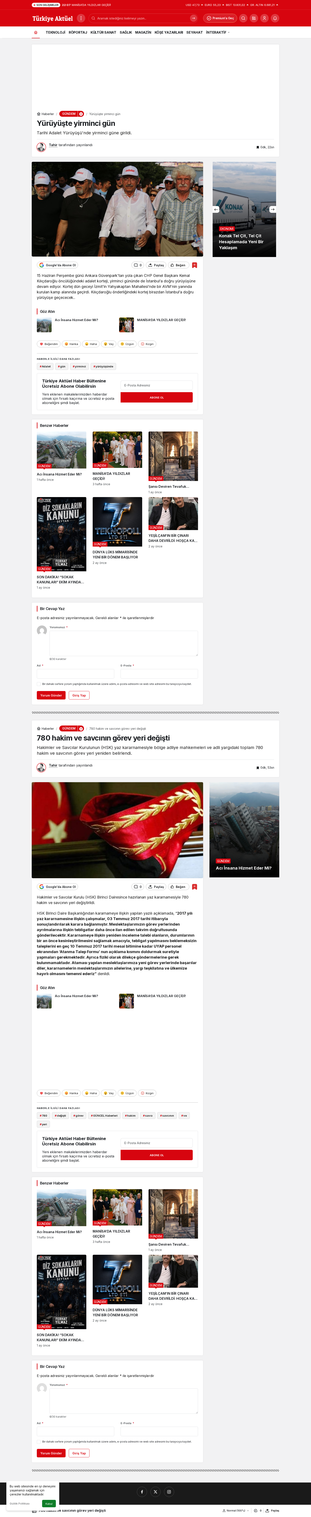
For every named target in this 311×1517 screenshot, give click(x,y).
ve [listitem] (184, 1115)
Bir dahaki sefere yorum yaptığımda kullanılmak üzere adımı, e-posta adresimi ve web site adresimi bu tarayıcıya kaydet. (117, 684)
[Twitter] (155, 1492)
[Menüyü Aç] (81, 18)
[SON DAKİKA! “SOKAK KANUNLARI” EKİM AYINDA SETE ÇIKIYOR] (61, 543)
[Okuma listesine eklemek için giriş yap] (194, 265)
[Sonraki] (272, 209)
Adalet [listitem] (45, 366)
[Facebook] (142, 1492)
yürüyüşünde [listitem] (103, 366)
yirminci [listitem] (79, 366)
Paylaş (275, 1510)
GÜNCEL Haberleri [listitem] (104, 1115)
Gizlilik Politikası (20, 1503)
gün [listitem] (61, 366)
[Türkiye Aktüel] (52, 18)
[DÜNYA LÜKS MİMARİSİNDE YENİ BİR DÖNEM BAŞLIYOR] (117, 543)
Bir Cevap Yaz (52, 608)
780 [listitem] (43, 1115)
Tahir (53, 145)
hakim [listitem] (130, 1115)
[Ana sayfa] (36, 32)
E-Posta (127, 665)
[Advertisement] (155, 74)
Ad (40, 665)
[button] (254, 18)
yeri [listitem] (43, 1124)
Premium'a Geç (223, 18)
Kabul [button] (48, 1503)
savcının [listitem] (167, 1115)
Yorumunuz (59, 627)
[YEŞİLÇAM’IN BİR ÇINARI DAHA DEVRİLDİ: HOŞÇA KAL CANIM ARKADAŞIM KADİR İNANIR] (173, 543)
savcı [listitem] (148, 1115)
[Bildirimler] (275, 18)
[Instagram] (169, 1492)
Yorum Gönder (51, 695)
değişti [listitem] (60, 1115)
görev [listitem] (78, 1115)
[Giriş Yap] (264, 18)
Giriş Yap (79, 695)
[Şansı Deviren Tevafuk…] (173, 462)
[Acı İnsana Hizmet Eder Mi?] (76, 324)
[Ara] (243, 18)
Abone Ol (157, 397)
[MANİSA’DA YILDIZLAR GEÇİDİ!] (158, 324)
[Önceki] (216, 209)
